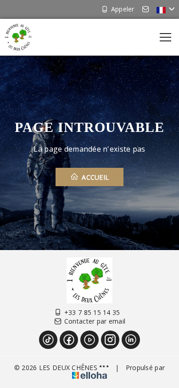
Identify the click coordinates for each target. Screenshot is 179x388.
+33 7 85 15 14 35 (92, 312)
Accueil (94, 177)
